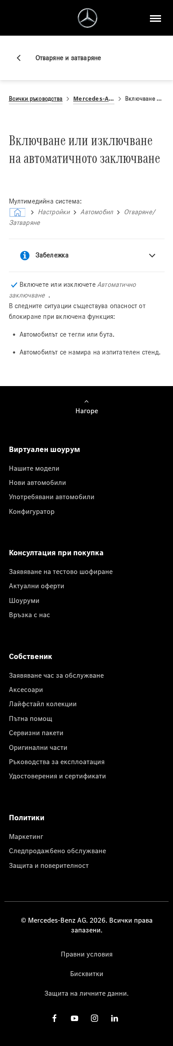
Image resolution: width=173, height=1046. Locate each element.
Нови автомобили (37, 482)
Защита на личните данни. (86, 993)
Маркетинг (26, 836)
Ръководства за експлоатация (57, 761)
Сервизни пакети (36, 732)
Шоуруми (24, 600)
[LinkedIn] (114, 1018)
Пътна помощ (30, 718)
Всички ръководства (36, 98)
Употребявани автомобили (51, 496)
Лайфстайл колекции (43, 703)
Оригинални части (38, 747)
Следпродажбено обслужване (57, 850)
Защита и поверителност (49, 865)
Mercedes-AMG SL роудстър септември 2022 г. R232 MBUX (93, 98)
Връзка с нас (29, 614)
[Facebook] (54, 1018)
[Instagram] (94, 1018)
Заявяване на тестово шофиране (61, 571)
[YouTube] (74, 1018)
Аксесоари (26, 689)
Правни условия (87, 953)
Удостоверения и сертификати (57, 775)
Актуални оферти (36, 585)
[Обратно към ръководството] (22, 58)
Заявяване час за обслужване (56, 675)
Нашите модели (34, 468)
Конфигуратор (32, 511)
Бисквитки (86, 973)
